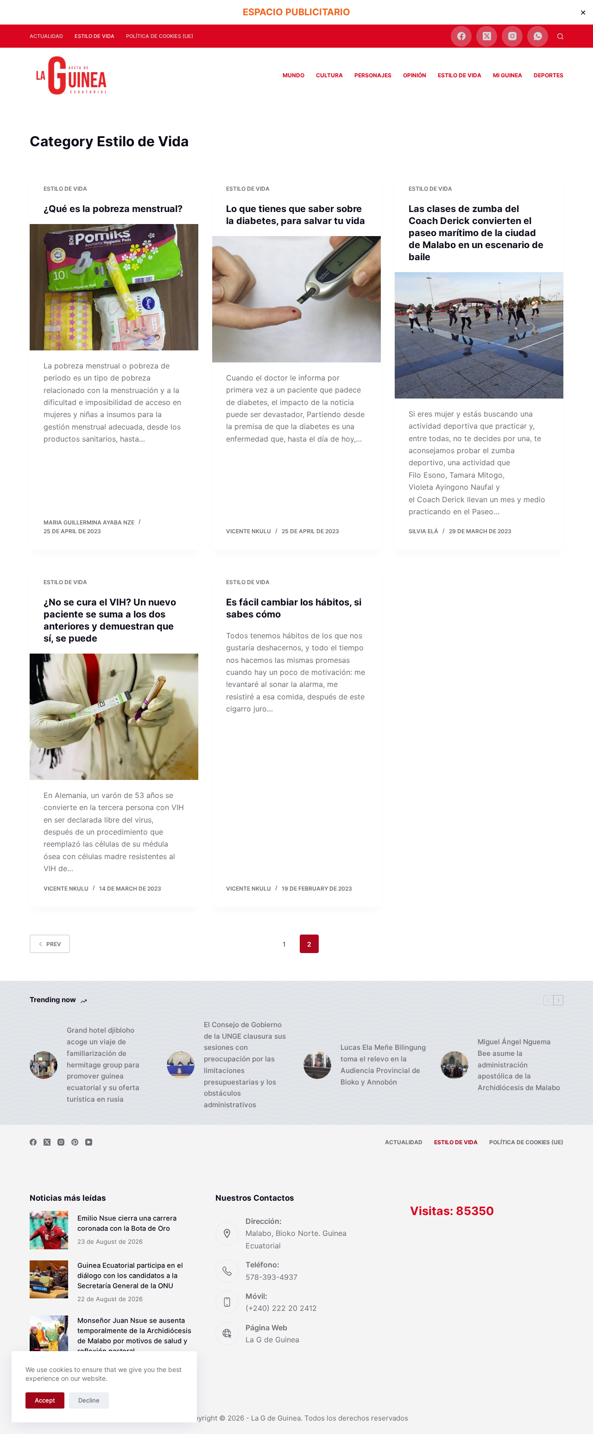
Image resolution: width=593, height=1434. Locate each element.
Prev (53, 944)
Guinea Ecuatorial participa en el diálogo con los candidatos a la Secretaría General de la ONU (130, 1275)
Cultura (329, 75)
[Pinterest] (74, 1142)
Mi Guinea (507, 75)
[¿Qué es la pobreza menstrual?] (114, 287)
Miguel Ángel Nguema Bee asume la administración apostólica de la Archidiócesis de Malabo (519, 1064)
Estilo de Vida (94, 36)
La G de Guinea (272, 1339)
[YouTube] (88, 1142)
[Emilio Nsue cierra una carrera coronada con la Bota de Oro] (49, 1230)
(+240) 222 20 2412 (281, 1308)
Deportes (548, 75)
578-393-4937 (271, 1277)
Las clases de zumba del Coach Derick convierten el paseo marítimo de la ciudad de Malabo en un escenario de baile (476, 232)
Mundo (293, 75)
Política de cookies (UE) (159, 36)
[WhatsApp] (537, 36)
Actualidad (46, 36)
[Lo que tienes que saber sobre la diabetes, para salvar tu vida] (296, 299)
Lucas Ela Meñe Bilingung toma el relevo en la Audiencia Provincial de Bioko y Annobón (383, 1064)
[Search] (560, 36)
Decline (89, 1400)
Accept (45, 1400)
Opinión (414, 75)
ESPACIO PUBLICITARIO (296, 12)
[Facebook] (461, 36)
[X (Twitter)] (486, 36)
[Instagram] (512, 36)
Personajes (372, 75)
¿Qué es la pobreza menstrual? (113, 208)
